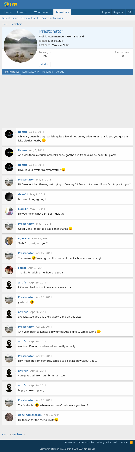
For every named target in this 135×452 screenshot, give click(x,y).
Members (62, 12)
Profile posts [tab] (11, 71)
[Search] (129, 12)
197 (45, 56)
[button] (29, 12)
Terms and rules (86, 442)
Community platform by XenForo (67, 448)
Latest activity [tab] (30, 71)
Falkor (22, 267)
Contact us (69, 442)
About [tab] (60, 71)
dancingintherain (30, 415)
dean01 (23, 194)
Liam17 (23, 209)
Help (115, 442)
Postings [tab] (47, 71)
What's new (41, 12)
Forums (21, 12)
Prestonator (26, 179)
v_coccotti (24, 238)
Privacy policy (104, 442)
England (79, 36)
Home (8, 12)
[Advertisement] (67, 103)
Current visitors (10, 18)
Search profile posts (52, 18)
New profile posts (30, 18)
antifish (23, 282)
